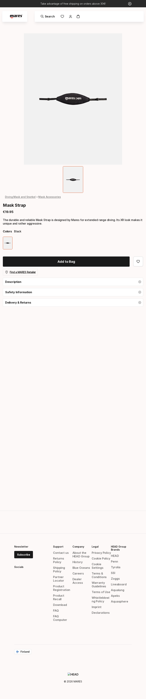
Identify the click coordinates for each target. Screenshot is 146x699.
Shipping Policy (59, 569)
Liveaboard (118, 584)
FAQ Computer (60, 618)
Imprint (96, 607)
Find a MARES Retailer (23, 272)
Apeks (115, 596)
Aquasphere (119, 601)
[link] (62, 16)
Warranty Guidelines (99, 584)
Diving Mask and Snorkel (20, 196)
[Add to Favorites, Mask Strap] (138, 261)
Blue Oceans (81, 568)
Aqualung (117, 590)
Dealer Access (77, 580)
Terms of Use (101, 592)
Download (60, 605)
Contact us (61, 553)
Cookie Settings (97, 566)
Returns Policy (58, 560)
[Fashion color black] (7, 243)
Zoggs (115, 578)
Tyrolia (115, 567)
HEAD (115, 556)
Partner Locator (58, 578)
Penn (114, 561)
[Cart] (78, 16)
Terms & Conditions (99, 575)
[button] (73, 282)
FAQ (56, 610)
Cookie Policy (101, 558)
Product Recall (58, 597)
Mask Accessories (49, 196)
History (77, 562)
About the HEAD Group (81, 554)
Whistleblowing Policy (100, 599)
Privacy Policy (101, 553)
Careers (78, 573)
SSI (113, 573)
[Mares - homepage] (16, 16)
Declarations (101, 612)
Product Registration (61, 588)
